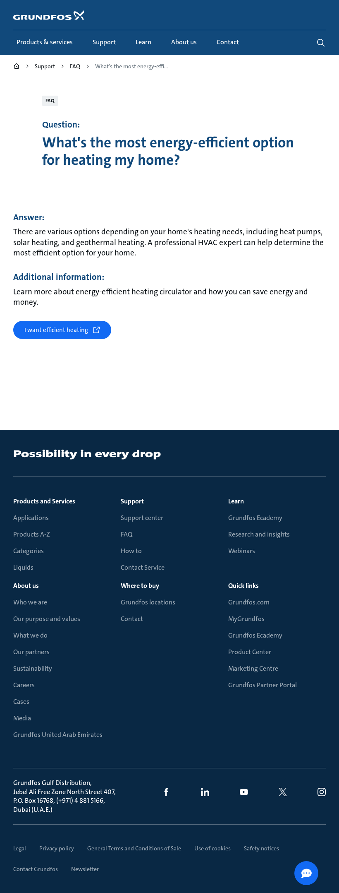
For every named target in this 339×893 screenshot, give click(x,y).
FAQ (126, 534)
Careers (24, 685)
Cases (21, 701)
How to (131, 550)
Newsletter (85, 869)
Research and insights (259, 534)
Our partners (31, 651)
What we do (30, 635)
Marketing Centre (253, 668)
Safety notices (261, 848)
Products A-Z (31, 534)
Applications (31, 517)
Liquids (23, 567)
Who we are (30, 602)
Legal (19, 848)
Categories (28, 550)
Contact (132, 618)
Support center (142, 517)
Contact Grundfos (35, 869)
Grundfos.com (249, 602)
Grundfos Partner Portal (262, 685)
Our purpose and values (46, 618)
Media (22, 718)
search (321, 43)
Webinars (241, 550)
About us (26, 585)
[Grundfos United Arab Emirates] (16, 67)
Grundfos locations (148, 602)
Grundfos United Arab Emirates (58, 734)
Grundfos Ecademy (255, 517)
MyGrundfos (246, 618)
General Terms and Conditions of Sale (134, 848)
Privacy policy (56, 848)
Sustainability (32, 668)
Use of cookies (212, 848)
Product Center (249, 651)
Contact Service (143, 567)
